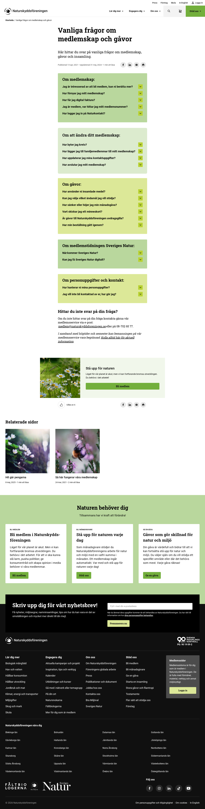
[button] (102, 145)
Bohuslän (58, 732)
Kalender (51, 675)
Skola (173, 3)
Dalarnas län (108, 732)
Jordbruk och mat (15, 687)
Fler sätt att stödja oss (138, 700)
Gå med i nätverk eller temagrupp (64, 687)
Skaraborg (10, 755)
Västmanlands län (63, 771)
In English (183, 3)
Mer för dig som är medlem (61, 712)
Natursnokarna (54, 700)
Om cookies (181, 802)
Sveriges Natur (94, 706)
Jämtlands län (109, 740)
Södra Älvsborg (12, 763)
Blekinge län (11, 732)
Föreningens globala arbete (101, 669)
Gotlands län (157, 732)
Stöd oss (194, 11)
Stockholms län (110, 755)
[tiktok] (178, 788)
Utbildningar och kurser (58, 681)
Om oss (154, 11)
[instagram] (159, 788)
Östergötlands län (159, 771)
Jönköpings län (158, 740)
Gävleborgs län (12, 740)
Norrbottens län (158, 748)
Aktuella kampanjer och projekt (63, 663)
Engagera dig (135, 11)
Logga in (182, 690)
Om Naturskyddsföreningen (101, 663)
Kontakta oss (93, 694)
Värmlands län (109, 763)
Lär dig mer (115, 11)
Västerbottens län (159, 763)
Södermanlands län (160, 755)
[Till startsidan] (27, 11)
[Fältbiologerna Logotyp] (15, 786)
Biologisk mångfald (15, 663)
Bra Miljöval (92, 700)
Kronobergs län (61, 748)
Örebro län (107, 771)
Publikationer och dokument (101, 681)
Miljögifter (11, 700)
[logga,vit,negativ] (56, 786)
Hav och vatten (13, 669)
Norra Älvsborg (109, 748)
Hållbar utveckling (15, 681)
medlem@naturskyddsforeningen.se (82, 326)
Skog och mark (13, 706)
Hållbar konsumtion (16, 675)
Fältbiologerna (53, 706)
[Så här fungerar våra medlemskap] (77, 451)
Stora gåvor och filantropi (140, 687)
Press (154, 3)
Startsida (9, 20)
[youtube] (188, 788)
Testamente (132, 694)
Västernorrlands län (15, 771)
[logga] (34, 786)
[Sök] (169, 11)
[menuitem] (155, 3)
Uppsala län (60, 763)
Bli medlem (21, 98)
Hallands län (60, 740)
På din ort (51, 694)
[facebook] (149, 788)
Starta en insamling (136, 681)
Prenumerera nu (118, 623)
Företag (164, 3)
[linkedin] (169, 788)
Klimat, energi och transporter (21, 694)
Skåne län (59, 755)
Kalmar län (10, 748)
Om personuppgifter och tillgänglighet (154, 802)
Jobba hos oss (94, 687)
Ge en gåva (152, 575)
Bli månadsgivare (135, 669)
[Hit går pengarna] (27, 451)
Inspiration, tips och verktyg (61, 669)
